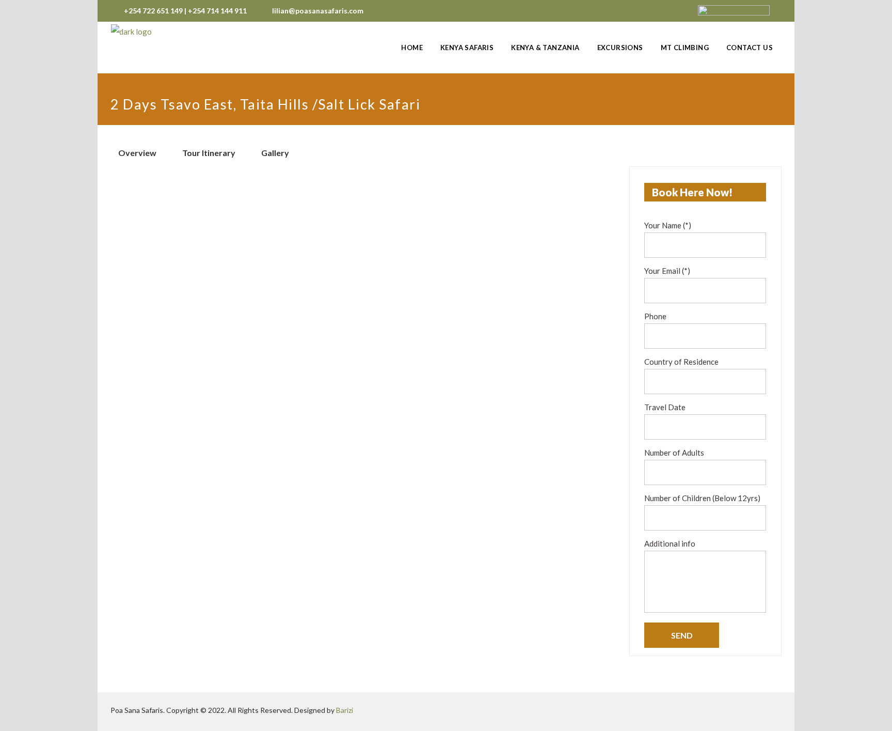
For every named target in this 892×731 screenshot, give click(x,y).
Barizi (344, 710)
